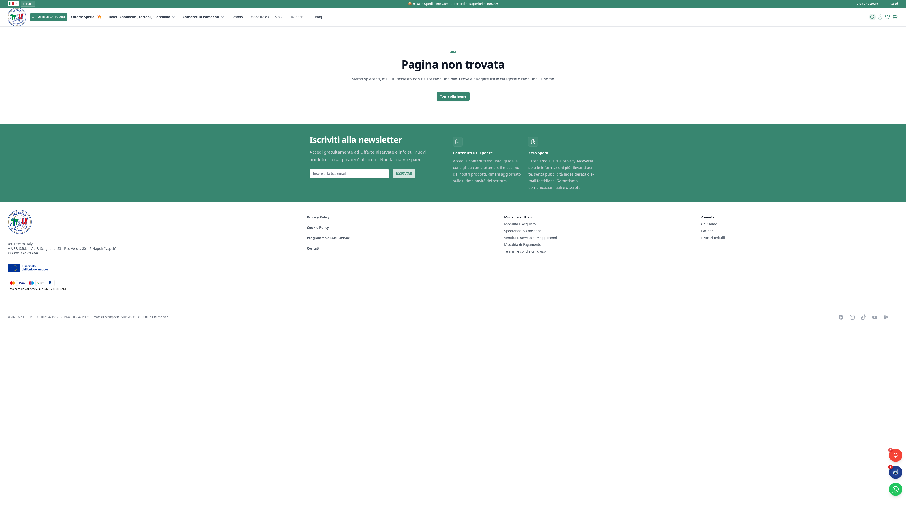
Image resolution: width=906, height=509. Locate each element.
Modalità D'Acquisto (520, 224)
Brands (237, 17)
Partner (707, 231)
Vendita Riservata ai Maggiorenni (530, 237)
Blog (318, 17)
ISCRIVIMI (404, 173)
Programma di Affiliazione (328, 238)
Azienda (297, 17)
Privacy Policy (318, 217)
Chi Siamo (709, 224)
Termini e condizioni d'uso (525, 251)
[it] (13, 3)
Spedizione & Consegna (523, 231)
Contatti (313, 248)
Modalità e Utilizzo (265, 17)
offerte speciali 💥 (86, 17)
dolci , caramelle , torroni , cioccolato (139, 17)
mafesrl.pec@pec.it (106, 317)
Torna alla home (453, 96)
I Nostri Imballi (713, 237)
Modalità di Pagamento (522, 244)
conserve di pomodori (201, 17)
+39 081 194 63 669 (23, 253)
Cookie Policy (318, 227)
